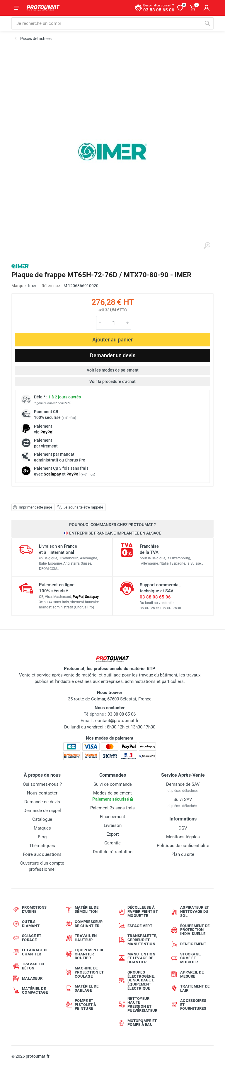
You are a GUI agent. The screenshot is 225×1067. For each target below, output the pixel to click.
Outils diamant (31, 923)
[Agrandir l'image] (207, 245)
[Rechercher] (207, 23)
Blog (42, 836)
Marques (42, 828)
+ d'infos (69, 418)
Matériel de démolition (86, 909)
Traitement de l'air (194, 988)
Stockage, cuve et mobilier (190, 958)
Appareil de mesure (192, 974)
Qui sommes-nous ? (42, 784)
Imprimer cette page (35, 507)
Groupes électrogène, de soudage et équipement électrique (141, 980)
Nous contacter (42, 793)
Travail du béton (33, 966)
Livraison (113, 825)
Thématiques (42, 845)
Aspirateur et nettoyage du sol (194, 911)
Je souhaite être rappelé (83, 507)
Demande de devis (42, 801)
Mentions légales (183, 836)
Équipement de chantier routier (89, 954)
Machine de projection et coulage (89, 972)
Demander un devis (112, 355)
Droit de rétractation (112, 851)
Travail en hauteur (86, 938)
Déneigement (193, 944)
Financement (112, 816)
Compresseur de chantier (89, 923)
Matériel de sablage (86, 988)
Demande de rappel (42, 810)
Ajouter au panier (112, 339)
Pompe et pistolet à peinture (85, 1004)
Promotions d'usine (34, 909)
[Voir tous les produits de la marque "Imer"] (20, 266)
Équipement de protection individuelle (194, 930)
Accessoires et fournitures (193, 1004)
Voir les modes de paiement (113, 370)
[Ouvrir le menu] (16, 8)
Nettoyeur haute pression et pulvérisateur (142, 1004)
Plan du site (182, 854)
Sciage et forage (31, 938)
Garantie (112, 843)
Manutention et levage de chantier (141, 958)
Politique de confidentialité (183, 845)
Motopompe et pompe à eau (142, 1023)
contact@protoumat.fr (117, 720)
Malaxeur (32, 978)
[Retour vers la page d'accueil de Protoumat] (43, 7)
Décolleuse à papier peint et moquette (142, 911)
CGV (182, 828)
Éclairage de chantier (35, 952)
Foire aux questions (42, 854)
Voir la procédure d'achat (112, 381)
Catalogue (42, 819)
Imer (32, 285)
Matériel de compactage (35, 990)
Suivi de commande (112, 784)
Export (112, 834)
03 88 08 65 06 (155, 597)
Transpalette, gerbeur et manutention (142, 940)
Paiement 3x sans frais (112, 808)
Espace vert (139, 926)
